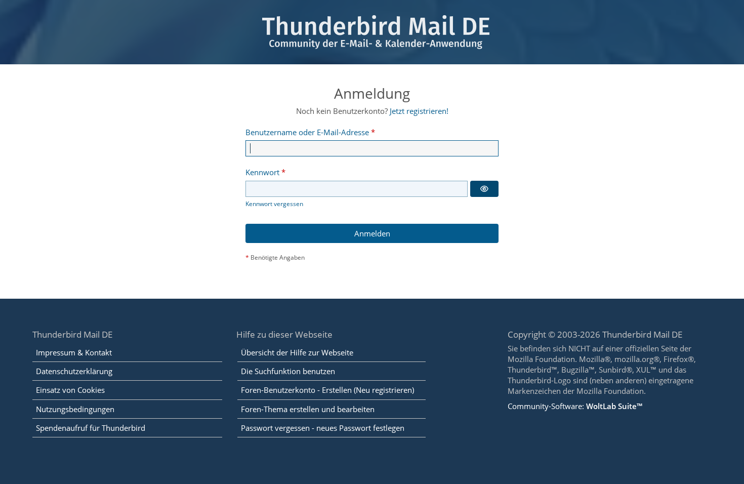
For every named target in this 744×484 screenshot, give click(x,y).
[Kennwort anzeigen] (484, 189)
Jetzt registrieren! (419, 111)
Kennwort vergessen (274, 203)
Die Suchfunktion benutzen (288, 371)
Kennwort (262, 172)
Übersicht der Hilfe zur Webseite (297, 352)
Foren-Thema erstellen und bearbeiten (308, 409)
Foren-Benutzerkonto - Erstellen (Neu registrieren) (327, 390)
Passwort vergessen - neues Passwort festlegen (322, 428)
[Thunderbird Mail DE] (372, 32)
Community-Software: (575, 406)
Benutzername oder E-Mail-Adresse (307, 132)
